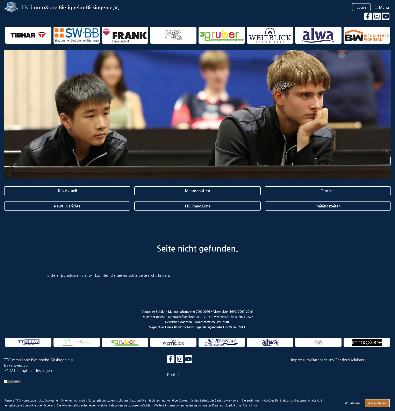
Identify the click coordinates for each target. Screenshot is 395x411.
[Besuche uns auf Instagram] (377, 17)
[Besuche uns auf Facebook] (368, 17)
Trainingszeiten (328, 206)
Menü (383, 7)
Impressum (300, 360)
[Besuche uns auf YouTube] (385, 17)
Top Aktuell (67, 191)
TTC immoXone (197, 206)
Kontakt (174, 374)
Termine (328, 191)
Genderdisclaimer (350, 360)
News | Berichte (67, 206)
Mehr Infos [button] (250, 405)
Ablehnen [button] (352, 403)
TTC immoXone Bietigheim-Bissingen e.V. (70, 7)
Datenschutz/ (323, 360)
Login (361, 7)
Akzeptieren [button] (377, 403)
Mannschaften (197, 191)
